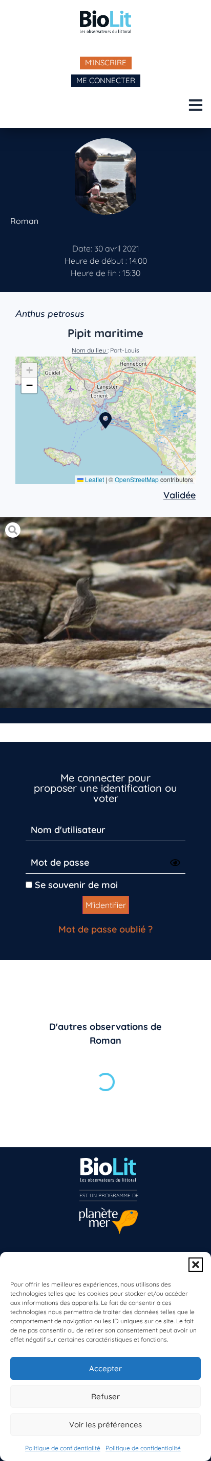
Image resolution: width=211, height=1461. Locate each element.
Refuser (105, 1396)
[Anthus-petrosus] (105, 613)
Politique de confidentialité (62, 1448)
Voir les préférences (105, 1424)
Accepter (105, 1368)
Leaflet (93, 479)
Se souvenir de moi (75, 885)
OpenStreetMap (137, 479)
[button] (196, 1265)
